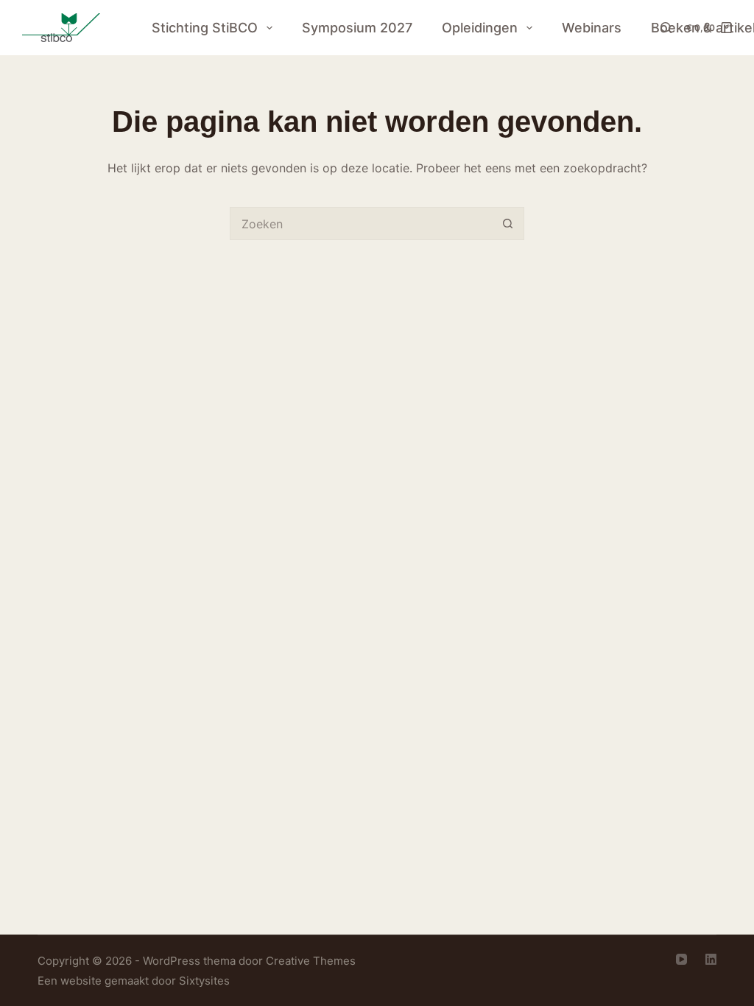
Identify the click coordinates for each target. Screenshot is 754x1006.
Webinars (591, 27)
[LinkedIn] (710, 959)
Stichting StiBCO (205, 27)
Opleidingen (480, 27)
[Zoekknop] (508, 223)
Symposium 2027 (357, 27)
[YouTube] (681, 959)
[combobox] (361, 223)
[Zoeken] (666, 27)
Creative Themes (311, 961)
